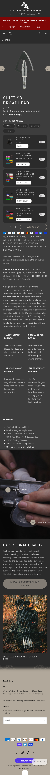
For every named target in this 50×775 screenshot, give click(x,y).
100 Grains (9, 126)
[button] (4, 33)
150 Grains (34, 126)
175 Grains (9, 131)
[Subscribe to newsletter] (44, 720)
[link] (40, 33)
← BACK (6, 39)
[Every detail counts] (8, 490)
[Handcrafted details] (33, 522)
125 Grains (22, 126)
